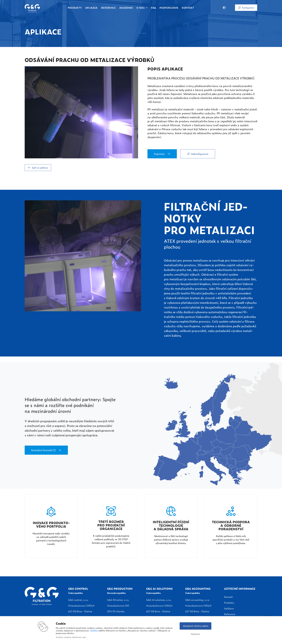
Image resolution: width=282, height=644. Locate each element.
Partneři (228, 597)
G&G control (78, 589)
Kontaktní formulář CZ (43, 450)
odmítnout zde (79, 637)
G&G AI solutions (159, 589)
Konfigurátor (248, 7)
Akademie (126, 7)
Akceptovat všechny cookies (195, 625)
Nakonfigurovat (199, 154)
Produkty (75, 7)
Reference (108, 7)
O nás (140, 7)
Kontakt (188, 7)
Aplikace (91, 7)
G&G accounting (197, 589)
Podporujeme (169, 7)
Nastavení (195, 633)
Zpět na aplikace (40, 167)
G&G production (119, 589)
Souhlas (94, 630)
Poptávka (159, 154)
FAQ (153, 7)
